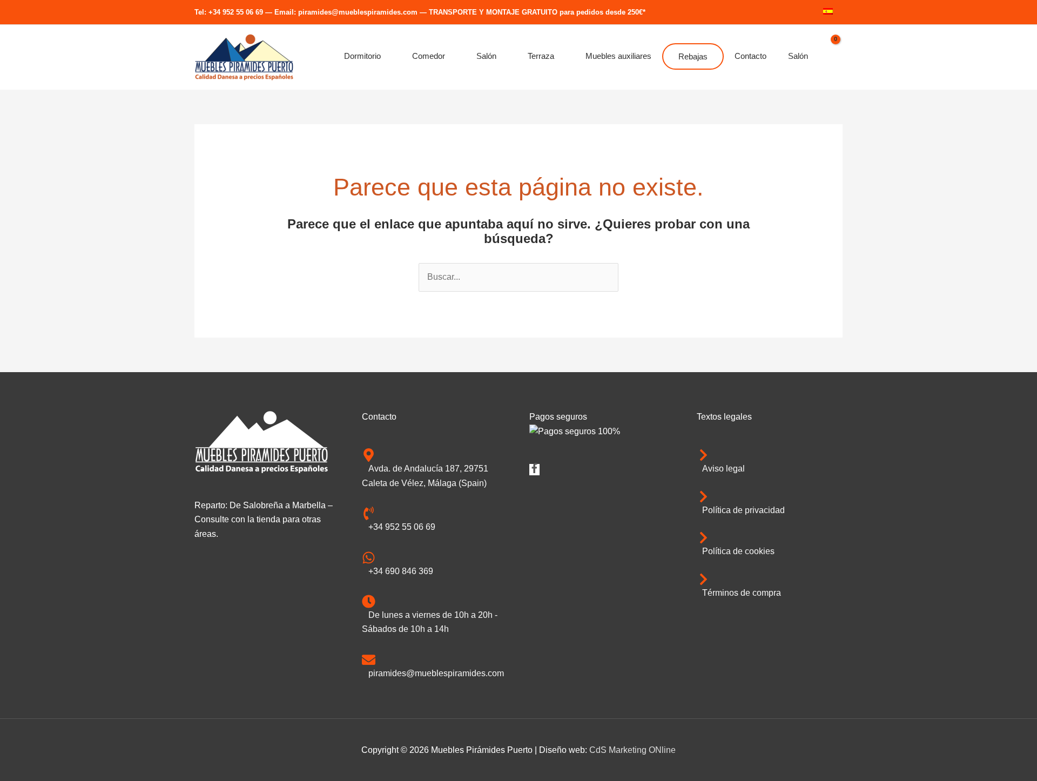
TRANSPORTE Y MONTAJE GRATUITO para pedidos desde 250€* (537, 12)
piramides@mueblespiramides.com (358, 12)
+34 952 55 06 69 (235, 12)
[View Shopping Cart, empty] (830, 57)
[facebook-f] (534, 470)
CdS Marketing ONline (632, 750)
